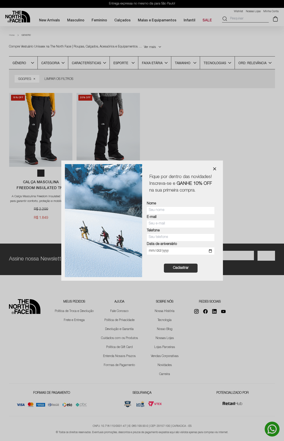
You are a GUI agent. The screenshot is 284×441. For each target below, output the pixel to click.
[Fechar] (215, 169)
